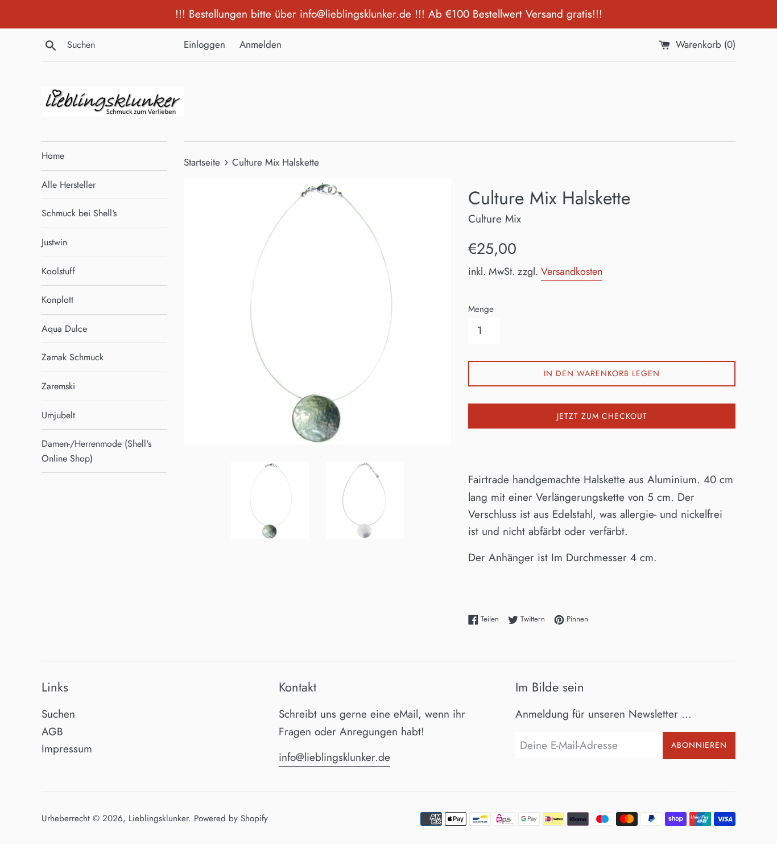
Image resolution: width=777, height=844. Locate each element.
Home (53, 155)
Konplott (57, 299)
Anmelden (260, 44)
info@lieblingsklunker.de (334, 757)
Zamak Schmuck (73, 357)
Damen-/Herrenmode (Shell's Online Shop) (96, 451)
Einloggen (204, 44)
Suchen (58, 714)
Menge (481, 309)
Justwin (54, 242)
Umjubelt (58, 415)
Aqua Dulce (64, 328)
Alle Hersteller (69, 184)
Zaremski (58, 386)
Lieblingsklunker (158, 818)
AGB (52, 731)
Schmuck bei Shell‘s (79, 213)
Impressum (67, 748)
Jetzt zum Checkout (602, 416)
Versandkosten (571, 271)
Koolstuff (58, 271)
